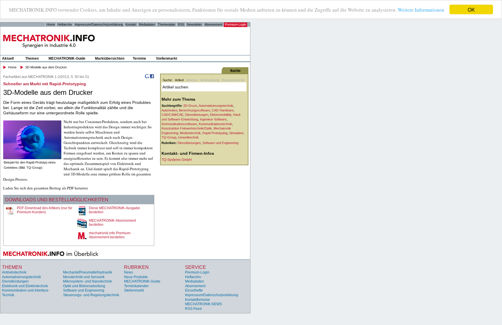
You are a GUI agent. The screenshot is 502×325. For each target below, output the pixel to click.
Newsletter (194, 24)
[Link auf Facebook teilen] (152, 77)
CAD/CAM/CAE (172, 114)
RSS (181, 24)
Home (50, 24)
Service (195, 267)
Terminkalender (136, 286)
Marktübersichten (109, 58)
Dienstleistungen (196, 114)
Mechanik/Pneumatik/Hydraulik (87, 272)
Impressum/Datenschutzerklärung (99, 24)
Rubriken (136, 267)
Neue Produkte (136, 277)
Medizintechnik (190, 133)
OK (471, 9)
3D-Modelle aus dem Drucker (46, 67)
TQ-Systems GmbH (177, 160)
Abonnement (213, 24)
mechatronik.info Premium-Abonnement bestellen (110, 235)
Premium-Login (235, 24)
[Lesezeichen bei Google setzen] (147, 77)
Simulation (236, 133)
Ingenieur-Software (213, 119)
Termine (139, 58)
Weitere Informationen (421, 9)
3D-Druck (190, 105)
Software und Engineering (220, 143)
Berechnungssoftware (194, 110)
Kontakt (131, 24)
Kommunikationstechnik (215, 124)
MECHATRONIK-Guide (67, 58)
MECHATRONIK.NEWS (203, 304)
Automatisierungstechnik (216, 105)
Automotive (169, 110)
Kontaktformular (197, 300)
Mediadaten (147, 24)
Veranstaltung (209, 80)
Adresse (192, 80)
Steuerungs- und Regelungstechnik (91, 295)
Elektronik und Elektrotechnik (25, 286)
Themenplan (166, 24)
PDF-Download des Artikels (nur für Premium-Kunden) (44, 210)
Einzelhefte (194, 290)
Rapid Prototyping (214, 133)
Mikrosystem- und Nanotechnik (87, 281)
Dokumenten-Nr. (233, 80)
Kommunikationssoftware (179, 124)
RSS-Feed (193, 309)
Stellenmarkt (166, 58)
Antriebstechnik (14, 272)
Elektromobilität (220, 114)
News (128, 272)
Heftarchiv (65, 24)
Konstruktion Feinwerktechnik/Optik (187, 128)
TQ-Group (169, 137)
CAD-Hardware (223, 110)
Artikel (179, 80)
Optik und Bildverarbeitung (84, 286)
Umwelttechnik (188, 137)
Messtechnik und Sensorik (84, 277)
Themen (32, 58)
